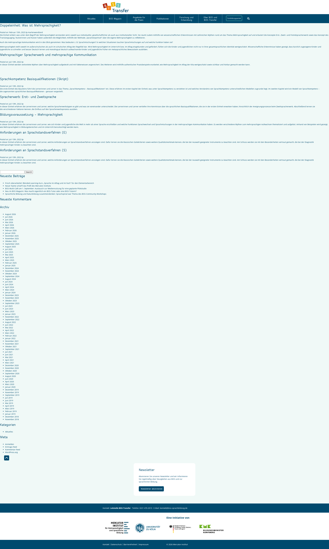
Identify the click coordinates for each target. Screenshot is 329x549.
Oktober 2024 (11, 273)
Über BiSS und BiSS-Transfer (210, 18)
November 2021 (12, 344)
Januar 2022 (10, 338)
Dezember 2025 (12, 236)
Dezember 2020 (12, 365)
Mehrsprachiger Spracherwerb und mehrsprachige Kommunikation (48, 54)
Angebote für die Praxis (139, 18)
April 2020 (9, 381)
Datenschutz (116, 544)
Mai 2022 (9, 327)
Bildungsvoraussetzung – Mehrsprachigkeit (31, 114)
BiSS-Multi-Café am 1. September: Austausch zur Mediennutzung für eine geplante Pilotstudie (45, 188)
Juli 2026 (8, 217)
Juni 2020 (9, 379)
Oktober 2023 (11, 300)
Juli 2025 (8, 249)
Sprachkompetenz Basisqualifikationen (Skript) (34, 79)
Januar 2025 (10, 265)
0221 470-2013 (146, 508)
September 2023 (12, 303)
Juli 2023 (8, 306)
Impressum (144, 544)
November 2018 (12, 419)
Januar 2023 (10, 314)
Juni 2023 (9, 308)
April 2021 (9, 360)
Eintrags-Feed (11, 447)
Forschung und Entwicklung (186, 18)
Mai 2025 (9, 254)
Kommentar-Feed (12, 449)
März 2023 (9, 311)
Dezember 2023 (12, 295)
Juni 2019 (9, 400)
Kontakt (106, 544)
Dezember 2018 (12, 416)
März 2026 (9, 227)
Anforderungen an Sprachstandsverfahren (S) (33, 150)
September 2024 (12, 276)
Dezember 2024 (12, 268)
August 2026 (10, 214)
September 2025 (12, 244)
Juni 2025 (9, 252)
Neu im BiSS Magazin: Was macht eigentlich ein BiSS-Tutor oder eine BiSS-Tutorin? (40, 191)
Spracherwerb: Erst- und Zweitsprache (28, 96)
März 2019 (9, 408)
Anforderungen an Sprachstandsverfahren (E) (33, 132)
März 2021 (9, 362)
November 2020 (12, 368)
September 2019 (12, 395)
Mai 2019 (9, 403)
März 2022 (9, 333)
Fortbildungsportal (234, 18)
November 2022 (12, 317)
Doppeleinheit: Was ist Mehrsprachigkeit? (30, 25)
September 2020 (12, 373)
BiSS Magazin (115, 18)
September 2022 (12, 319)
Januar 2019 (10, 414)
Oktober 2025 (11, 241)
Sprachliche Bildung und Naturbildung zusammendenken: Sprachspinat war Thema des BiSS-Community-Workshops (55, 194)
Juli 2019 (8, 398)
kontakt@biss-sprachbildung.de (173, 508)
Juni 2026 (9, 219)
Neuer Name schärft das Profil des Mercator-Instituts (28, 186)
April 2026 (9, 225)
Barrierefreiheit (130, 544)
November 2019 (12, 392)
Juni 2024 (9, 284)
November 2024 (12, 271)
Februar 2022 (11, 335)
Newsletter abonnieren (152, 489)
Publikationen (163, 18)
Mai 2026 (9, 222)
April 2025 (9, 257)
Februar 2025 (11, 263)
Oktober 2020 (11, 371)
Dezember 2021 (12, 341)
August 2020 (10, 376)
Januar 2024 (10, 292)
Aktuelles (91, 18)
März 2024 (9, 290)
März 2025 (9, 260)
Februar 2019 (11, 411)
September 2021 (12, 349)
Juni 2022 (9, 325)
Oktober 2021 (11, 346)
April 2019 (9, 406)
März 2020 (9, 384)
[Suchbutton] (248, 18)
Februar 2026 (11, 230)
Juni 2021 (9, 354)
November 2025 (12, 238)
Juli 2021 (8, 352)
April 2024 (9, 287)
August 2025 (10, 246)
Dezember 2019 (12, 389)
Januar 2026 (10, 233)
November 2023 (12, 298)
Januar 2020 (10, 387)
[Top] (6, 457)
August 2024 (10, 279)
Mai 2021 (9, 357)
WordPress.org (11, 452)
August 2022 (10, 322)
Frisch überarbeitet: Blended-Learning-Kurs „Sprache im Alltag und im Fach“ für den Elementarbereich (49, 183)
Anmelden (9, 444)
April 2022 (9, 330)
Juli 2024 (8, 281)
